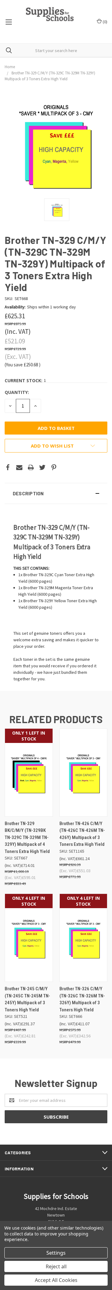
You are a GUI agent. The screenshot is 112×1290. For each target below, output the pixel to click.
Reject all (56, 1266)
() (104, 21)
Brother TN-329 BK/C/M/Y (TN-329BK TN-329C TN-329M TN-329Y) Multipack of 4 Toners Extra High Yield (27, 837)
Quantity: (17, 392)
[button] (56, 493)
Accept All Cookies (56, 1280)
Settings (56, 1252)
